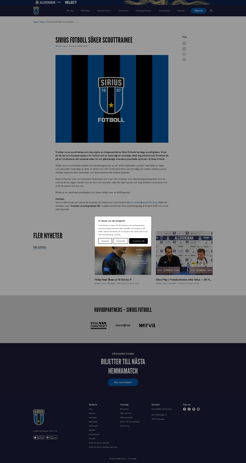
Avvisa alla (120, 241)
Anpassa (105, 241)
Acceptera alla (138, 241)
